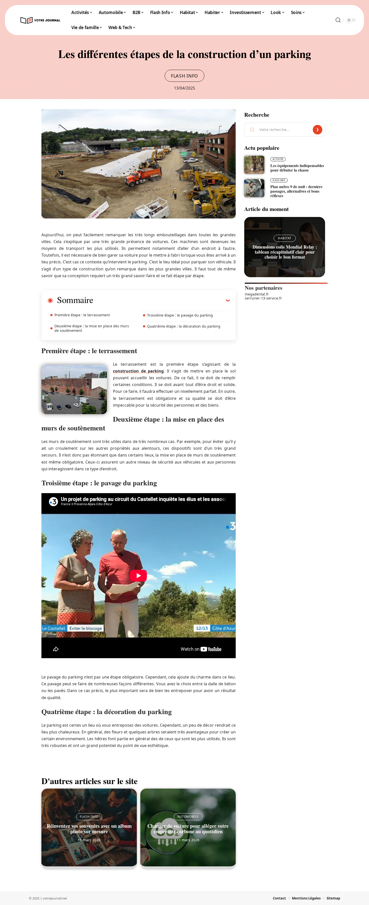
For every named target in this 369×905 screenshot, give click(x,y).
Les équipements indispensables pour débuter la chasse (297, 168)
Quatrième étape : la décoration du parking (183, 326)
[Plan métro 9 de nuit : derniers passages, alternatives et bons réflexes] (254, 188)
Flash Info (184, 76)
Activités (278, 159)
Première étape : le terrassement (82, 315)
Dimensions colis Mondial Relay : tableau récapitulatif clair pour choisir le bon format (285, 252)
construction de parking (138, 371)
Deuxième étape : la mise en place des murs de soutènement (91, 328)
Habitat (284, 238)
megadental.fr (257, 294)
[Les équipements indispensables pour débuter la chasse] (254, 165)
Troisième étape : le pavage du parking (180, 315)
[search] (338, 20)
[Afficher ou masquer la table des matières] (161, 300)
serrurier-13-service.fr (263, 298)
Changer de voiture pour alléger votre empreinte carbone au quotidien (188, 828)
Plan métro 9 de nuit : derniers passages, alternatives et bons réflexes (296, 191)
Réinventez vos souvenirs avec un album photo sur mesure (89, 828)
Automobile (188, 816)
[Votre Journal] (39, 20)
